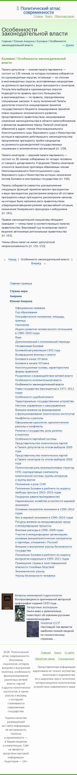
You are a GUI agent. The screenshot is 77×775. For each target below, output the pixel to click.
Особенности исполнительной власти (38, 380)
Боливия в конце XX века (31, 359)
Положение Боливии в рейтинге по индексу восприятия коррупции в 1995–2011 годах (43, 557)
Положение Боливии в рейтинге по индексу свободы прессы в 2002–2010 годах (43, 490)
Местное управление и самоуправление (40, 405)
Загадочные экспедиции (42, 607)
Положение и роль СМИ (30, 484)
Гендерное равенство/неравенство (37, 497)
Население (22, 325)
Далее (70, 45)
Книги (48, 16)
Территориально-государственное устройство (44, 401)
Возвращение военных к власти (35, 354)
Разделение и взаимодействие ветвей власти (44, 376)
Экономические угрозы (30, 571)
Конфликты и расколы (29, 418)
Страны (38, 16)
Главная (6, 41)
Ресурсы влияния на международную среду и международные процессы (43, 524)
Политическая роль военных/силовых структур (44, 467)
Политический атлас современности (41, 10)
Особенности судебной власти (34, 397)
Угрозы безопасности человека (35, 575)
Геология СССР (50, 623)
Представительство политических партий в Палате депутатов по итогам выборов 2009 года (43, 447)
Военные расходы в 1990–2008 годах (39, 530)
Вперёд (36, 263)
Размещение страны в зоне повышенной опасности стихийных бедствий (40, 565)
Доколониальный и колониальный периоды (42, 342)
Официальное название (30, 308)
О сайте (69, 652)
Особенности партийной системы (35, 439)
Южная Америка (24, 41)
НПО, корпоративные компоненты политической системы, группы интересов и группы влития (41, 476)
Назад (12, 259)
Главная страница (21, 283)
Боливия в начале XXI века (32, 363)
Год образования (26, 312)
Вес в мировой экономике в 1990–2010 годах (44, 517)
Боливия (42, 41)
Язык (18, 337)
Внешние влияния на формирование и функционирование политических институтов (44, 412)
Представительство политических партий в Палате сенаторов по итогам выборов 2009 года (43, 459)
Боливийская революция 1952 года (37, 350)
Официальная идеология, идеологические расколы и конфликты (42, 424)
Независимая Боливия (29, 346)
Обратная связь (64, 16)
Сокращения (66, 659)
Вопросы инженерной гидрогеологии (38, 595)
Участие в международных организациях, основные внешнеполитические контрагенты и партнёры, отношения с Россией (43, 538)
